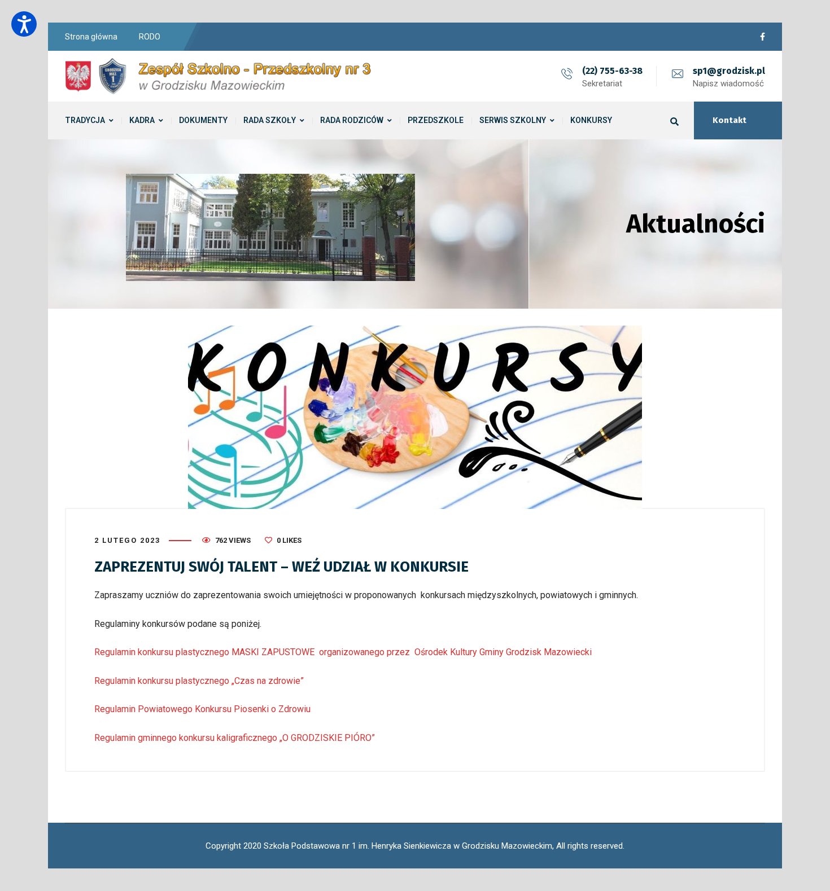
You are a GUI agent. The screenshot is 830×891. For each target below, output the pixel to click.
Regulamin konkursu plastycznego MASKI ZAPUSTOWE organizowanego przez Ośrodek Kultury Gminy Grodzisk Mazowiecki (343, 652)
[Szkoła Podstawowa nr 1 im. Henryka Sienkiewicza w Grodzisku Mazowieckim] (220, 76)
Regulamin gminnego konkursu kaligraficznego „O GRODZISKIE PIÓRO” (234, 737)
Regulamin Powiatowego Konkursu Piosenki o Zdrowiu (202, 709)
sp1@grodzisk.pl (729, 70)
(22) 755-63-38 (612, 70)
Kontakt (729, 120)
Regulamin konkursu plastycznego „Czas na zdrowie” (199, 680)
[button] (24, 24)
